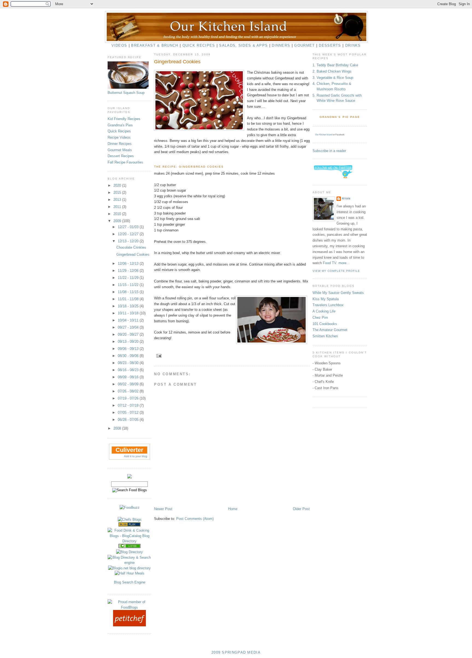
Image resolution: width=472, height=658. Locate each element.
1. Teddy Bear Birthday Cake (335, 65)
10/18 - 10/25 (129, 306)
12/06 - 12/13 (129, 263)
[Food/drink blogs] (129, 525)
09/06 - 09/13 (129, 349)
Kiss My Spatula (325, 299)
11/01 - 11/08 (129, 299)
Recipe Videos (119, 137)
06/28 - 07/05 (129, 420)
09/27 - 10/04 (129, 327)
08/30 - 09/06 (129, 356)
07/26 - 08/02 (129, 391)
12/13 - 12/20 (129, 241)
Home (232, 509)
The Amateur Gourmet (329, 330)
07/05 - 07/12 (129, 412)
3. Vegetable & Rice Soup (332, 78)
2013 (117, 200)
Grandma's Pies (120, 125)
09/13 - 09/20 (129, 342)
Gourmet (304, 45)
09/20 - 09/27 (129, 334)
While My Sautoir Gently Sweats (338, 293)
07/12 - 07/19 (129, 405)
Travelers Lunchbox (328, 305)
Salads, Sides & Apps (243, 45)
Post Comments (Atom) (195, 519)
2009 (117, 221)
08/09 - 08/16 (129, 377)
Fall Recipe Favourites (125, 162)
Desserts (330, 45)
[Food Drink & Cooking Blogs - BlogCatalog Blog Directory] (129, 541)
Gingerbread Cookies (132, 254)
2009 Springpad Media (236, 652)
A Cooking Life (323, 311)
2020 (117, 185)
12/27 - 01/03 (129, 227)
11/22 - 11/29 (129, 278)
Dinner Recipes (120, 144)
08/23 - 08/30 (129, 363)
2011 (117, 207)
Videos (119, 45)
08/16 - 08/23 (129, 370)
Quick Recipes (198, 45)
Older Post (301, 509)
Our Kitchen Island (323, 134)
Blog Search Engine (129, 582)
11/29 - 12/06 (129, 271)
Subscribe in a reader (329, 151)
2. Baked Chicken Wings (332, 71)
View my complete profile (336, 270)
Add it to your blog (135, 456)
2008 (117, 428)
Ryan (346, 198)
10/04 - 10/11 (129, 320)
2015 (117, 192)
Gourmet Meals (120, 150)
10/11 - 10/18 (129, 313)
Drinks (353, 45)
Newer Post (163, 509)
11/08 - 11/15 (129, 292)
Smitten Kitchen (325, 336)
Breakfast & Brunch (154, 45)
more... (344, 263)
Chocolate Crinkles (131, 247)
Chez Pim (320, 317)
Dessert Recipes (121, 156)
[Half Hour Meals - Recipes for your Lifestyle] (129, 573)
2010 (117, 214)
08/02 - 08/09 (129, 384)
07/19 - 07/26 (129, 398)
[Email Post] (158, 355)
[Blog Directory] (129, 552)
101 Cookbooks (324, 324)
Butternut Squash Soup (126, 93)
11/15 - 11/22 (129, 285)
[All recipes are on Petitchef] (129, 625)
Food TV (329, 263)
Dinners (281, 45)
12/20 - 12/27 (129, 234)
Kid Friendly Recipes (124, 119)
